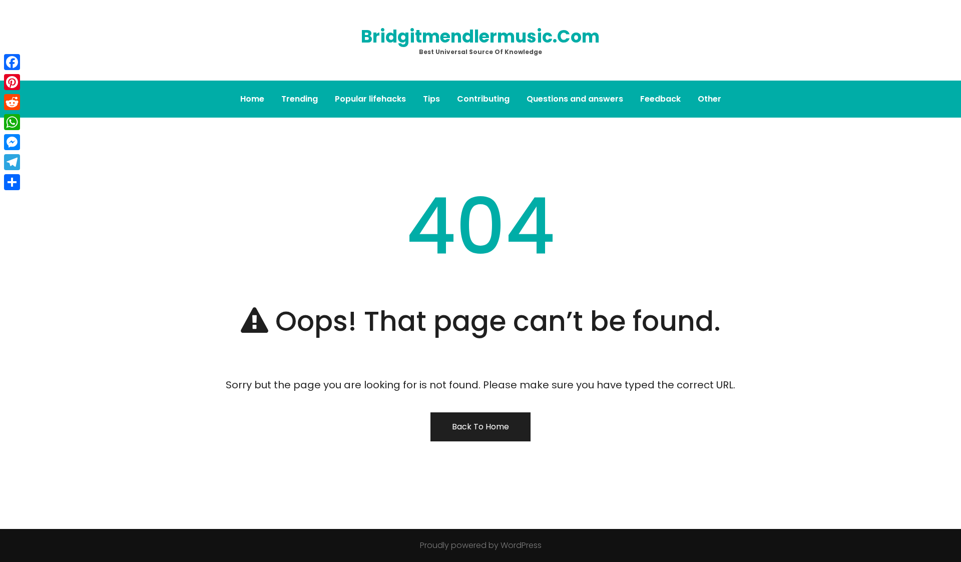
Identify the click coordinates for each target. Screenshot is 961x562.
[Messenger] (12, 142)
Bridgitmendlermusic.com (480, 36)
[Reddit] (12, 102)
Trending (299, 99)
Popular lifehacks (370, 99)
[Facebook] (12, 62)
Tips (431, 99)
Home (252, 99)
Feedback (660, 99)
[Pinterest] (12, 82)
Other (709, 99)
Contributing (483, 99)
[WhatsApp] (12, 122)
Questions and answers (575, 99)
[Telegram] (12, 162)
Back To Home (480, 426)
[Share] (12, 182)
